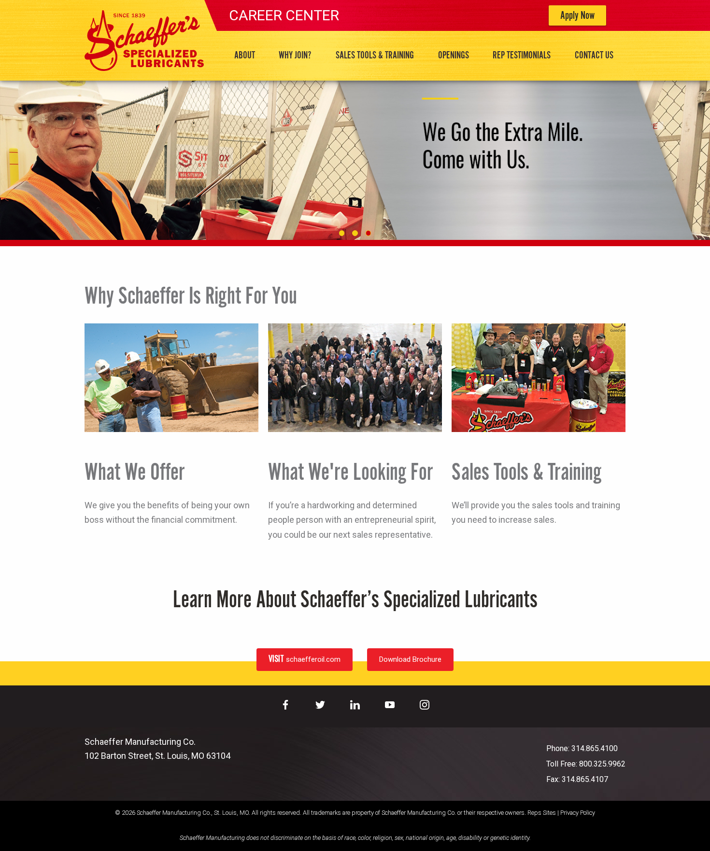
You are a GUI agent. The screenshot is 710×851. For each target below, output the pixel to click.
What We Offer (135, 473)
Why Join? (295, 55)
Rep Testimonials (522, 55)
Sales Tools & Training (375, 55)
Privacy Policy (577, 812)
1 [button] (341, 233)
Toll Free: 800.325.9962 (585, 763)
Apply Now (577, 16)
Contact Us (594, 55)
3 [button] (368, 233)
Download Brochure (410, 659)
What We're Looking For (350, 473)
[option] (355, 160)
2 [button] (354, 233)
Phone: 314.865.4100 (582, 748)
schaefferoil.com (305, 658)
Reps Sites (541, 812)
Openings (453, 55)
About (244, 55)
